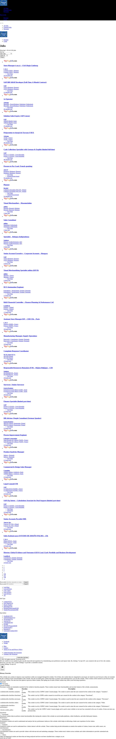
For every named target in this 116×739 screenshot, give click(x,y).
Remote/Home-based (11, 608)
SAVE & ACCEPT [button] (5, 738)
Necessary (5, 683)
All (4, 595)
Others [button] (2, 733)
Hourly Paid (8, 605)
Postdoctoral (8, 627)
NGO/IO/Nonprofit (10, 626)
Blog (5, 646)
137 (5, 575)
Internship (8, 606)
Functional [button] (3, 712)
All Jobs (6, 8)
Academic (8, 616)
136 (5, 574)
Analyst (7, 621)
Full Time (8, 603)
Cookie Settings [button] (4, 664)
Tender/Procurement (11, 610)
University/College (10, 631)
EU (6, 624)
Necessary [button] (3, 682)
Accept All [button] (13, 664)
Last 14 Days (7, 592)
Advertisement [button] (4, 728)
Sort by (2, 52)
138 (5, 577)
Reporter (7, 629)
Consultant (8, 622)
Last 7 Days (7, 590)
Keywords (3, 582)
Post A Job (3, 15)
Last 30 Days (7, 594)
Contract (8, 601)
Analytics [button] (2, 723)
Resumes (6, 11)
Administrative (9, 617)
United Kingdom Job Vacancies (13, 652)
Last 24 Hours (8, 589)
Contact (6, 648)
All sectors (8, 619)
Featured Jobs (8, 10)
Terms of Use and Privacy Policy (13, 649)
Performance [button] (3, 718)
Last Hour (6, 587)
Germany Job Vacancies (10, 654)
